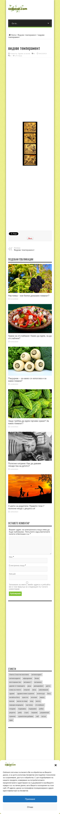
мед (31, 701)
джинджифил (38, 686)
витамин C (28, 682)
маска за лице (22, 701)
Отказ (30, 807)
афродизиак (27, 678)
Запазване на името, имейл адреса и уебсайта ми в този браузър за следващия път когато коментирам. (29, 586)
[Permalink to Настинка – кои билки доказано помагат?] (30, 278)
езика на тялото (15, 690)
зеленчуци (41, 693)
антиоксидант (36, 674)
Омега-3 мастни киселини (19, 674)
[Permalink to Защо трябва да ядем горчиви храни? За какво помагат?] (30, 403)
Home (13, 35)
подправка (22, 709)
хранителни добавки (25, 716)
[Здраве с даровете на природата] (30, 9)
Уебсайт (12, 574)
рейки (41, 709)
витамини (38, 682)
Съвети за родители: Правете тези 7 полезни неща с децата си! (26, 507)
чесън (43, 716)
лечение (34, 697)
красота (25, 697)
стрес (26, 712)
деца (29, 686)
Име (11, 557)
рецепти (12, 712)
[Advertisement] (30, 90)
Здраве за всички (24, 53)
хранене (12, 716)
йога (49, 693)
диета (48, 686)
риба (20, 712)
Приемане (30, 799)
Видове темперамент (27, 35)
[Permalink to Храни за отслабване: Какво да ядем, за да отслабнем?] (30, 318)
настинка (29, 705)
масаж (11, 701)
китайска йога (14, 697)
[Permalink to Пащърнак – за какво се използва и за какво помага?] (30, 361)
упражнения (44, 712)
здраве (11, 693)
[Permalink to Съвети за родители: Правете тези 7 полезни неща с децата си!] (30, 488)
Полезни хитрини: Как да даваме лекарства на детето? (24, 464)
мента (38, 701)
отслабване (39, 705)
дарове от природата (17, 686)
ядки (11, 720)
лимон (42, 697)
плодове (12, 709)
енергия (27, 690)
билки (37, 678)
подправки (32, 709)
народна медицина (16, 705)
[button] (55, 765)
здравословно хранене (25, 693)
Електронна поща (16, 565)
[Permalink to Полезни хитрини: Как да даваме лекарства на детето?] (30, 446)
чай (37, 716)
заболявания (43, 690)
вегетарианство (15, 682)
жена (34, 690)
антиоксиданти (14, 678)
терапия (34, 712)
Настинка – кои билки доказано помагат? (28, 295)
